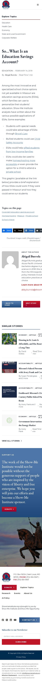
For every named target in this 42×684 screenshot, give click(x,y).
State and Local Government (14, 34)
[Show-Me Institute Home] (6, 4)
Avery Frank (26, 404)
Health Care (7, 26)
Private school (32, 216)
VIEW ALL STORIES (11, 441)
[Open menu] (37, 4)
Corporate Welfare (9, 38)
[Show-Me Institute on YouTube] (15, 620)
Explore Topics (27, 587)
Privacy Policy (21, 657)
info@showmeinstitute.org (31, 673)
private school (13, 172)
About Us (28, 593)
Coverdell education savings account (18, 212)
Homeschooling (9, 216)
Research (6, 593)
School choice (8, 219)
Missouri (20, 216)
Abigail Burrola (11, 75)
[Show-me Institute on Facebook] (3, 620)
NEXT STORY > (31, 304)
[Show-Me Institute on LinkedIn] (11, 620)
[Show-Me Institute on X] (7, 620)
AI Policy (6, 598)
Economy (6, 30)
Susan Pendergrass (29, 376)
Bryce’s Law (21, 133)
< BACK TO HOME (9, 304)
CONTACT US (28, 620)
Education (6, 23)
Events (17, 593)
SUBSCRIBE (21, 642)
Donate (8, 509)
